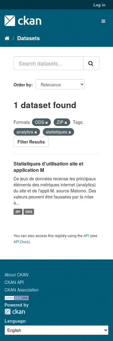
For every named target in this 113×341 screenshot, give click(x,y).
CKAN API (14, 282)
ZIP (17, 211)
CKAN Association (22, 290)
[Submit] (91, 63)
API (86, 235)
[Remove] (46, 122)
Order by (22, 85)
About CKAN (16, 275)
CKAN (15, 311)
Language (15, 321)
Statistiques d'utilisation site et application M (48, 166)
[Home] (7, 38)
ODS (28, 211)
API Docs (21, 241)
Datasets (28, 38)
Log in (99, 5)
